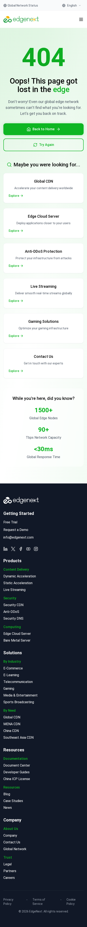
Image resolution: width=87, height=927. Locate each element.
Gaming (8, 689)
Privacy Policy (8, 901)
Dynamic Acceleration (19, 576)
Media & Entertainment (20, 695)
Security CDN (13, 605)
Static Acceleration (18, 583)
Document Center (16, 765)
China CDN (11, 731)
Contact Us (11, 842)
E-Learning (11, 675)
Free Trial (10, 522)
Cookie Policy (71, 901)
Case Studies (13, 801)
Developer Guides (16, 772)
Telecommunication (18, 682)
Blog (6, 794)
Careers (9, 878)
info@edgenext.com (18, 537)
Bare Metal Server (16, 640)
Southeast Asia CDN (18, 738)
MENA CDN (11, 724)
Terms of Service (39, 901)
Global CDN (11, 717)
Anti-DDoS (11, 612)
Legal (7, 864)
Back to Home (43, 129)
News (7, 808)
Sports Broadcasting (18, 702)
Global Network (14, 849)
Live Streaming (14, 590)
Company (10, 835)
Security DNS (13, 618)
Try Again (46, 145)
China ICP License (16, 779)
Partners (9, 871)
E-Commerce (13, 668)
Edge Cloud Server (17, 634)
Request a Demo (15, 530)
